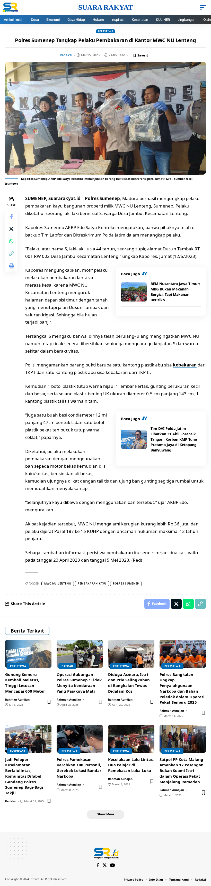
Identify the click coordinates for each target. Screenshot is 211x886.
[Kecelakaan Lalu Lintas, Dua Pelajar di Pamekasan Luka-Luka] (131, 739)
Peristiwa (105, 31)
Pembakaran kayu (92, 583)
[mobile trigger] (204, 7)
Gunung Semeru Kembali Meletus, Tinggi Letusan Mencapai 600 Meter (25, 683)
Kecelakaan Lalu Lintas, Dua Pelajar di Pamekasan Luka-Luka (131, 765)
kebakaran (185, 365)
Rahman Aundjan (17, 699)
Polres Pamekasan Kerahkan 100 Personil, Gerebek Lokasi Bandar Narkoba (79, 768)
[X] (104, 865)
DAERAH (67, 666)
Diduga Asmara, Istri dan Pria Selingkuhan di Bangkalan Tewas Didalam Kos (129, 683)
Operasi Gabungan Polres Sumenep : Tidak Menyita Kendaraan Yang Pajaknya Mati (79, 683)
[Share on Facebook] (11, 216)
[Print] (11, 266)
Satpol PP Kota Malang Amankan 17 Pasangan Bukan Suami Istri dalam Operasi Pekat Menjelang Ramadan (182, 770)
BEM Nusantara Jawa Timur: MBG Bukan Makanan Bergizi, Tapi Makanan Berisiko (175, 291)
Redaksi (66, 55)
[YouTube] (112, 865)
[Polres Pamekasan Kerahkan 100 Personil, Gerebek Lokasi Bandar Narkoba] (80, 739)
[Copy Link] (11, 253)
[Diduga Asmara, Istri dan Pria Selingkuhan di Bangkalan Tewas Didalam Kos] (131, 654)
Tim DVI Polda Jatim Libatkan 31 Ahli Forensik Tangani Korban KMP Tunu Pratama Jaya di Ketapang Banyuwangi (174, 439)
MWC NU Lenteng (57, 583)
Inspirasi (17, 751)
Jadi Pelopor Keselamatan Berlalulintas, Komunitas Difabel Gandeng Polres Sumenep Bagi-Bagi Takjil (24, 776)
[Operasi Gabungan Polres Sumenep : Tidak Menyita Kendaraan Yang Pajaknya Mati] (80, 654)
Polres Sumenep (102, 198)
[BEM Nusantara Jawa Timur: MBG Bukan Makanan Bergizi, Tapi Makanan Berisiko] (134, 291)
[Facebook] (98, 865)
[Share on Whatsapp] (11, 241)
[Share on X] (11, 229)
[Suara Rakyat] (105, 852)
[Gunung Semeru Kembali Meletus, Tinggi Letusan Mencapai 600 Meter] (28, 654)
